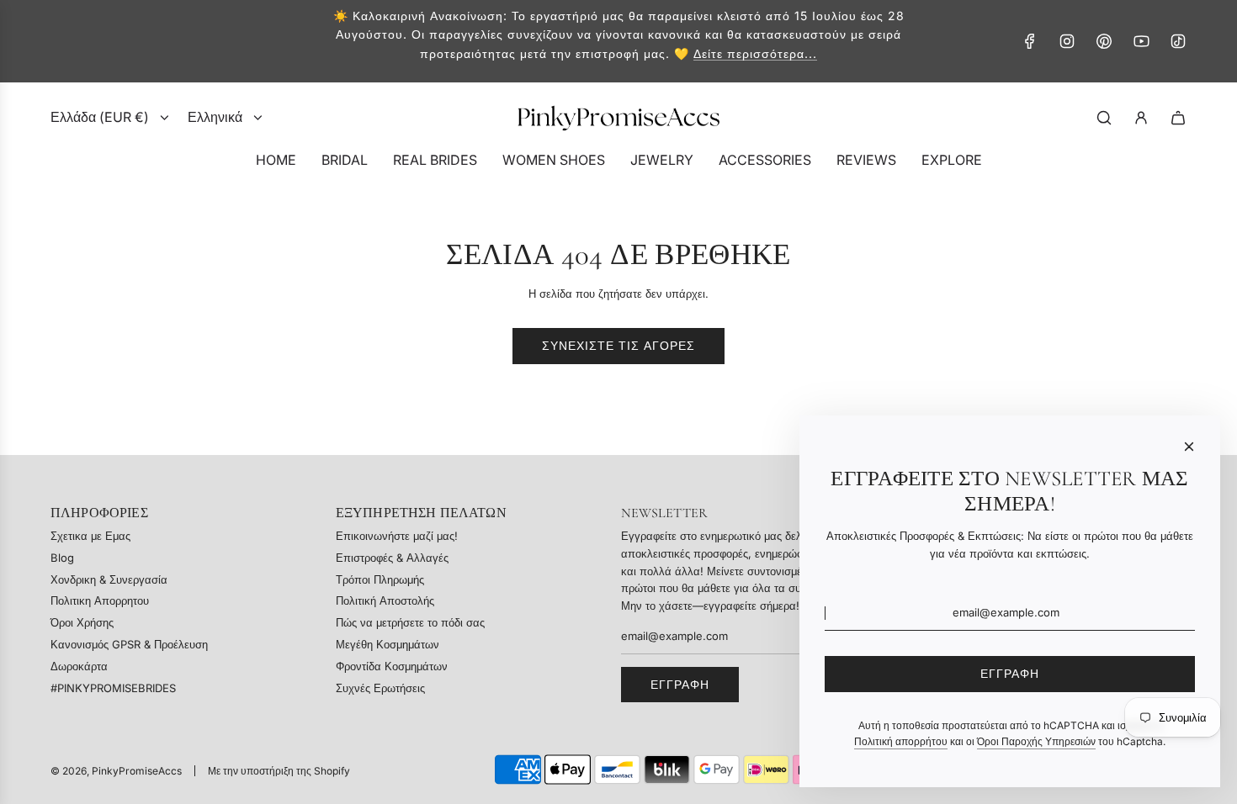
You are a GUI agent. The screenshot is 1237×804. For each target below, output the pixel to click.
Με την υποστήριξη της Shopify (279, 770)
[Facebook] (1030, 41)
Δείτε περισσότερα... (755, 53)
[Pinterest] (1104, 41)
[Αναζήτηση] (1104, 117)
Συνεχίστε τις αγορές (618, 345)
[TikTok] (1178, 41)
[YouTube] (1141, 41)
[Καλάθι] (1178, 117)
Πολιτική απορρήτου (901, 741)
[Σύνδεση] (1141, 117)
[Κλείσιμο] (1189, 446)
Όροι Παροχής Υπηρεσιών (1036, 741)
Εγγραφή (679, 684)
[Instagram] (1067, 41)
